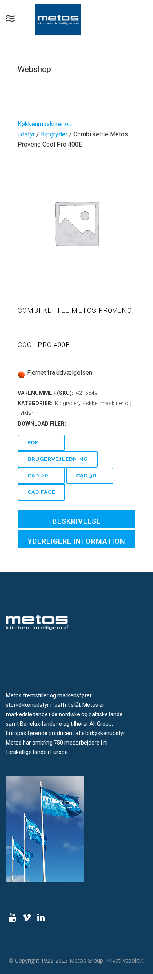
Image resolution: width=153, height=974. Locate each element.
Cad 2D (37, 476)
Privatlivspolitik (124, 960)
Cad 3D (86, 476)
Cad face (41, 492)
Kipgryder (54, 134)
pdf (32, 443)
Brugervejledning (57, 459)
